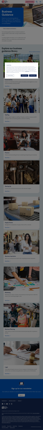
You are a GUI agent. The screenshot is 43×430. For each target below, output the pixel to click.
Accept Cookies (32, 75)
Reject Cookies (24, 75)
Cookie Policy (27, 71)
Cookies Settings (10, 75)
